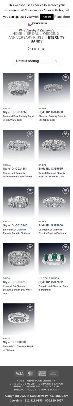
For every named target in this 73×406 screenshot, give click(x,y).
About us (33, 386)
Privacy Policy (25, 389)
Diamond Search (51, 383)
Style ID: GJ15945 (15, 225)
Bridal (33, 33)
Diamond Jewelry (23, 383)
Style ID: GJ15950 (51, 225)
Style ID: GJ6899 (14, 342)
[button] (36, 49)
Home (17, 33)
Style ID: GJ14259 (15, 112)
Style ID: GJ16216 (15, 282)
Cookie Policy (49, 389)
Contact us (51, 386)
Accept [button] (47, 16)
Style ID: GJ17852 (51, 282)
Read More (62, 16)
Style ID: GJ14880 (51, 112)
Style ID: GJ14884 (15, 168)
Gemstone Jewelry (41, 380)
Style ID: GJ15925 (51, 168)
